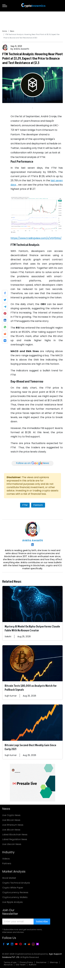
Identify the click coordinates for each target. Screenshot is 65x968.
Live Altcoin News (11, 829)
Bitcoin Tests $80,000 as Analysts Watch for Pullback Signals (31, 687)
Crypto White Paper (12, 887)
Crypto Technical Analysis (16, 882)
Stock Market (9, 877)
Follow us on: (32, 463)
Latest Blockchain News (14, 834)
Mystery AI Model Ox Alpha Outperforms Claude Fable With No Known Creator (32, 628)
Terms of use (10, 962)
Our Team (21, 964)
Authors (32, 964)
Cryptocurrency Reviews (15, 892)
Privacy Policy (26, 962)
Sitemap (54, 962)
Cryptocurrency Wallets (15, 897)
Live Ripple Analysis (12, 902)
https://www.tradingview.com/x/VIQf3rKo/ (36, 238)
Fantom (38, 505)
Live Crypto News (11, 815)
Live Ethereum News (12, 824)
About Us (8, 964)
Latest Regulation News (14, 839)
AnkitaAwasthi (21, 48)
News (12, 31)
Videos (6, 858)
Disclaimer (41, 962)
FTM (24, 505)
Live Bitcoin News (11, 820)
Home (4, 31)
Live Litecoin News (11, 844)
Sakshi (8, 636)
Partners (6, 863)
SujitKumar (11, 695)
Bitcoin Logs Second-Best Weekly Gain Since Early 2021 (30, 747)
